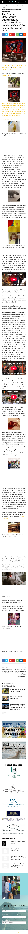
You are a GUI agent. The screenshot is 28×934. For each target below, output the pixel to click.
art (7, 651)
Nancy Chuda (6, 30)
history (10, 651)
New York (16, 651)
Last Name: (5, 915)
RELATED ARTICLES (7, 683)
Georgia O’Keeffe (7, 119)
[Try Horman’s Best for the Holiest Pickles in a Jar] (5, 691)
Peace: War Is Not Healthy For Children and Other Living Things (18, 865)
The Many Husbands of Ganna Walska (17, 849)
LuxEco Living (16, 932)
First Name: (5, 909)
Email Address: (6, 920)
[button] (26, 2)
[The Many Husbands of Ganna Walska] (5, 851)
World (8, 11)
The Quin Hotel (6, 75)
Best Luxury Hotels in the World (12, 9)
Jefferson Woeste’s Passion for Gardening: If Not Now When (7, 671)
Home (3, 5)
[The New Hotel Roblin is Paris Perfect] (5, 698)
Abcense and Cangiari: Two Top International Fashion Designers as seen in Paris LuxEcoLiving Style (20, 673)
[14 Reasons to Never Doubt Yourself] (4, 843)
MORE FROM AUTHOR (8, 686)
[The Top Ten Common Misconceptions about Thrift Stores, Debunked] (5, 858)
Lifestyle (4, 11)
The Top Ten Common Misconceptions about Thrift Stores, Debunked (18, 858)
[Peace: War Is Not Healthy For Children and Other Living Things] (5, 865)
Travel (7, 5)
